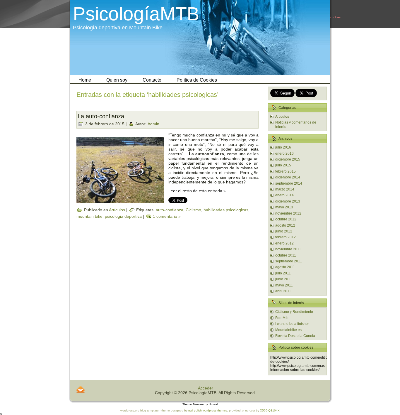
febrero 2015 (285, 171)
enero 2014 (284, 195)
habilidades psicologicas (226, 209)
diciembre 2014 (287, 177)
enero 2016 (284, 153)
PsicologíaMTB (136, 13)
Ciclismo (193, 209)
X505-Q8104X (270, 410)
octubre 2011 (285, 255)
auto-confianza (169, 209)
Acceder (205, 388)
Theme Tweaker (193, 404)
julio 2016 (283, 147)
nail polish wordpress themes (207, 410)
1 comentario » (167, 216)
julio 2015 (283, 165)
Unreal (213, 404)
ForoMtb (281, 318)
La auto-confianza (101, 116)
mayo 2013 (284, 207)
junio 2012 (283, 231)
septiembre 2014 (288, 183)
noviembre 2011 (288, 249)
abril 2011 (283, 291)
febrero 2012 (285, 237)
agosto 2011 (285, 267)
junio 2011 (283, 279)
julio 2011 (283, 273)
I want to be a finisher (292, 324)
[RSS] (80, 389)
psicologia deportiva (123, 216)
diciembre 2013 (287, 201)
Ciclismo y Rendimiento (294, 312)
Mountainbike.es (288, 330)
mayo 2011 (284, 285)
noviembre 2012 (288, 213)
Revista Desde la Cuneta (295, 336)
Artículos (117, 209)
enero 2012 (284, 243)
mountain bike (89, 216)
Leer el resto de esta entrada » (197, 190)
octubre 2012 (285, 219)
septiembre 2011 (288, 261)
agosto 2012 (285, 225)
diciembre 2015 (287, 159)
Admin (153, 123)
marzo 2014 (284, 189)
